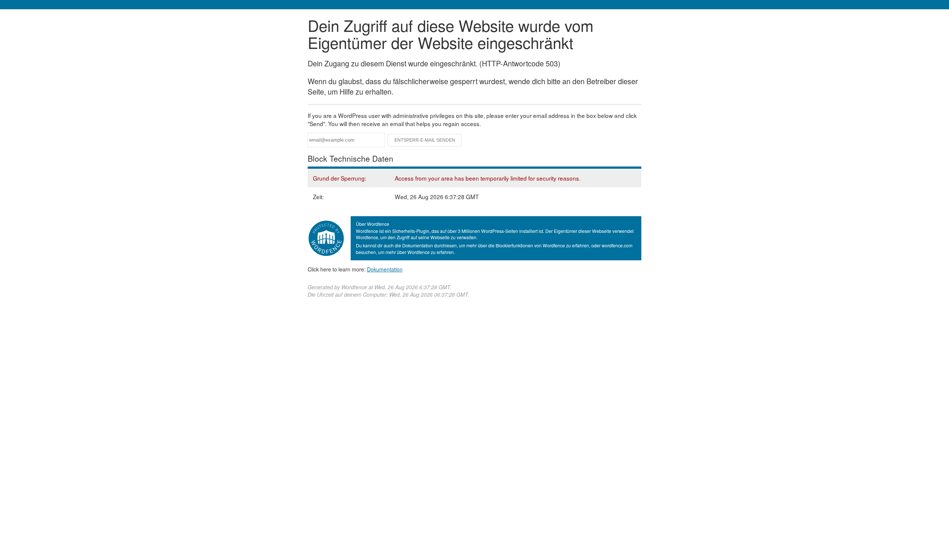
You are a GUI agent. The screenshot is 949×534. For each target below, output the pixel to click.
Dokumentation (385, 269)
